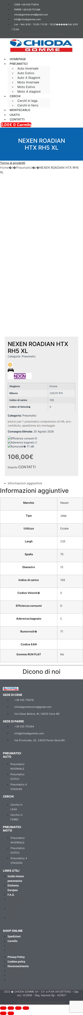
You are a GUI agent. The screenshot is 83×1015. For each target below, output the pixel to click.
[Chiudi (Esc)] (26, 1008)
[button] (41, 55)
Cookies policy (16, 961)
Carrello (12, 941)
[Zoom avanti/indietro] (3, 1008)
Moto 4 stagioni (29, 91)
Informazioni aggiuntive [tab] (25, 483)
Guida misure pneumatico (16, 878)
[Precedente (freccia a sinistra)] (3, 1013)
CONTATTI (27, 467)
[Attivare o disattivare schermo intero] (11, 1008)
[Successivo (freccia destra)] (11, 1013)
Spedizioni (14, 936)
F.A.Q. (11, 894)
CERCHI (15, 96)
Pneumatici (24, 167)
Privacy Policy (16, 957)
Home (4, 167)
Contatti (17, 119)
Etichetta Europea (13, 888)
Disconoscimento (18, 966)
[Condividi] (18, 1008)
